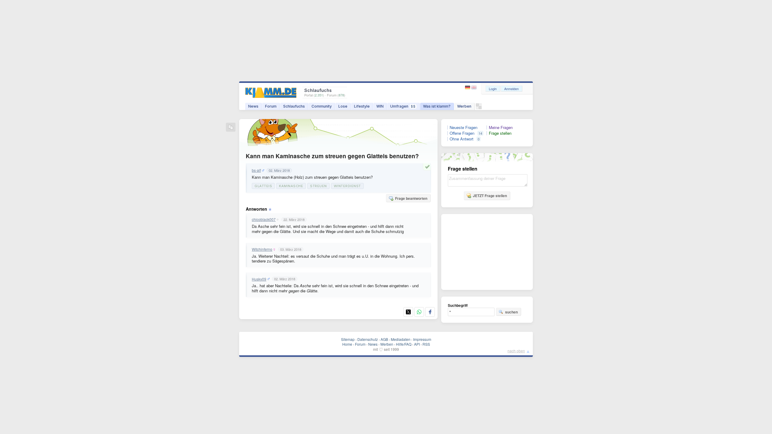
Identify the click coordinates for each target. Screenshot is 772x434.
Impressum (422, 339)
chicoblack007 (264, 219)
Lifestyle (362, 106)
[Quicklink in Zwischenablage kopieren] (231, 127)
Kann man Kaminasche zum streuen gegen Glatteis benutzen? (332, 156)
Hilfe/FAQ (403, 344)
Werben (464, 106)
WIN (380, 106)
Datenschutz (367, 339)
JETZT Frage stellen (490, 195)
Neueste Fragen (463, 127)
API (417, 344)
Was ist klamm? (437, 106)
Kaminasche (291, 186)
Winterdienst (347, 186)
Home (347, 344)
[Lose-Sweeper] (479, 107)
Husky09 (259, 279)
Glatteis (263, 186)
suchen (511, 312)
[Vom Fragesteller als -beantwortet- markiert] (428, 166)
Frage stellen (500, 133)
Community (322, 106)
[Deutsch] (468, 87)
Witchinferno (262, 249)
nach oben (516, 350)
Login (493, 88)
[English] (473, 87)
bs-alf (256, 170)
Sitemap (348, 339)
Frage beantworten (411, 198)
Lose (342, 106)
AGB (384, 339)
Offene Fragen (462, 133)
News (253, 106)
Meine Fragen (501, 127)
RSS (426, 344)
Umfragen (403, 106)
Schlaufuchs (294, 106)
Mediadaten (400, 339)
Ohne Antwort (461, 139)
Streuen (318, 186)
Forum (271, 106)
